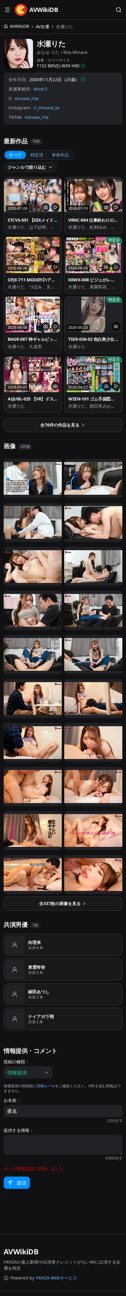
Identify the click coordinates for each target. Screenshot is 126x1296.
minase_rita (27, 98)
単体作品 (60, 155)
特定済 (36, 155)
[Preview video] (55, 207)
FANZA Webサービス (56, 1278)
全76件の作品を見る (60, 425)
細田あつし (39, 991)
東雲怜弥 (36, 967)
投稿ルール (46, 1085)
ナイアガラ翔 (41, 1016)
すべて (15, 155)
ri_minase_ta (46, 108)
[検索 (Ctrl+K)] (119, 10)
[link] (64, 27)
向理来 (34, 942)
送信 (21, 1182)
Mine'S (40, 89)
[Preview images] (45, 207)
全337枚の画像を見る (60, 903)
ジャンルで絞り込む (27, 167)
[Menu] (7, 10)
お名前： (12, 1100)
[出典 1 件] (83, 65)
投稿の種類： (16, 1062)
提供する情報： (19, 1130)
